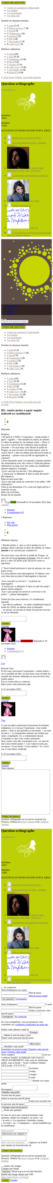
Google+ (33, 1074)
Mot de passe (35, 993)
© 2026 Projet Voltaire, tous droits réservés (21, 77)
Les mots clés (13, 15)
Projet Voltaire (27, 822)
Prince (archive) (16, 28)
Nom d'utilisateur (9, 1004)
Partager (11, 510)
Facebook (33, 1068)
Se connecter (21, 1016)
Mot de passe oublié (38, 996)
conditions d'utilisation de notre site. (31, 1024)
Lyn (3, 663)
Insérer (5, 1180)
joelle (11, 25)
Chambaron (14, 33)
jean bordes (14, 41)
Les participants (14, 13)
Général (5, 505)
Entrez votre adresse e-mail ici (15, 1029)
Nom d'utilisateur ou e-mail (13, 990)
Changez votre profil (16, 1052)
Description (6, 1089)
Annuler (5, 626)
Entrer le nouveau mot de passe (15, 1098)
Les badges (12, 10)
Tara (11, 31)
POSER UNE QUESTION (13, 3)
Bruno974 (14, 72)
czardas (12, 36)
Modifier (5, 623)
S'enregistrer (21, 999)
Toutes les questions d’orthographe (23, 8)
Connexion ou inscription (13, 324)
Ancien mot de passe (10, 1095)
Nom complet (7, 1054)
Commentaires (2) (15, 651)
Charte (10, 313)
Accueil (4, 404)
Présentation (12, 305)
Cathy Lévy (14, 44)
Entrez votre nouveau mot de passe (17, 1038)
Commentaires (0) (15, 512)
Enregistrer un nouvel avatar (14, 1049)
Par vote (11, 522)
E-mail (48, 1004)
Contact (10, 311)
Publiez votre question (11, 1151)
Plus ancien (12, 525)
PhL (11, 39)
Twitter (32, 1071)
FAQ (9, 308)
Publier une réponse (10, 816)
